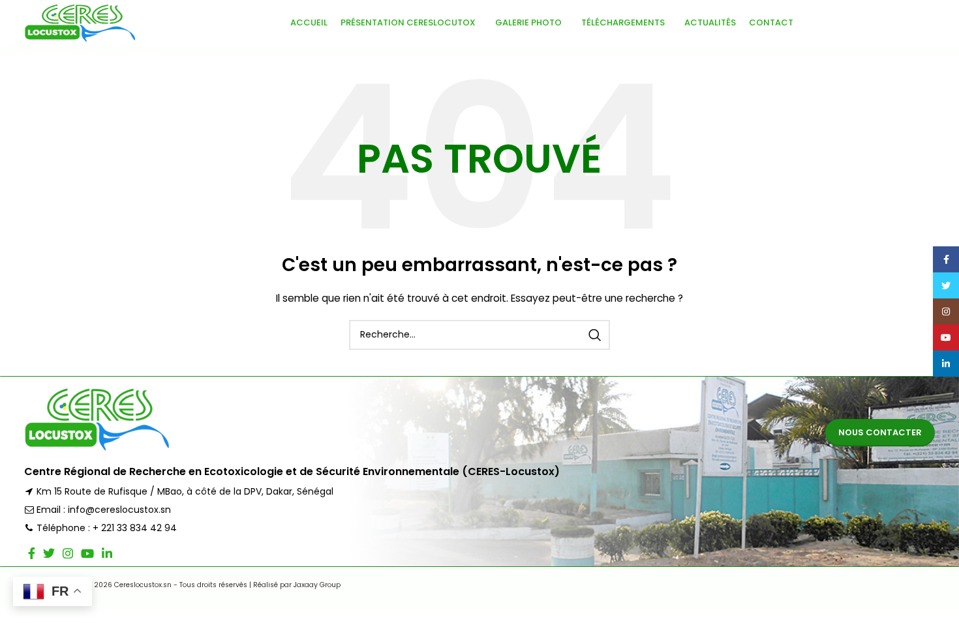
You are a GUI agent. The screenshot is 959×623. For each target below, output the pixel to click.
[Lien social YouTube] (87, 553)
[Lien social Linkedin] (107, 553)
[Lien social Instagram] (68, 553)
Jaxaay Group (317, 585)
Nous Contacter (880, 432)
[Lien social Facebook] (31, 553)
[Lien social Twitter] (49, 553)
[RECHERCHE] (595, 335)
